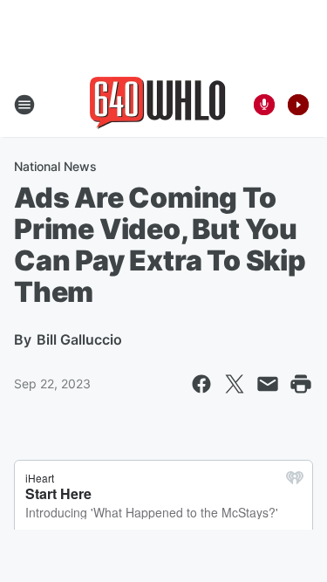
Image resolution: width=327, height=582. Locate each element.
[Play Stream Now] (298, 104)
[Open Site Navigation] (24, 104)
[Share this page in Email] (267, 384)
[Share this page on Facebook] (201, 384)
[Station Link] (158, 105)
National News (55, 166)
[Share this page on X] (234, 384)
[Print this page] (301, 384)
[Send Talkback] (264, 104)
